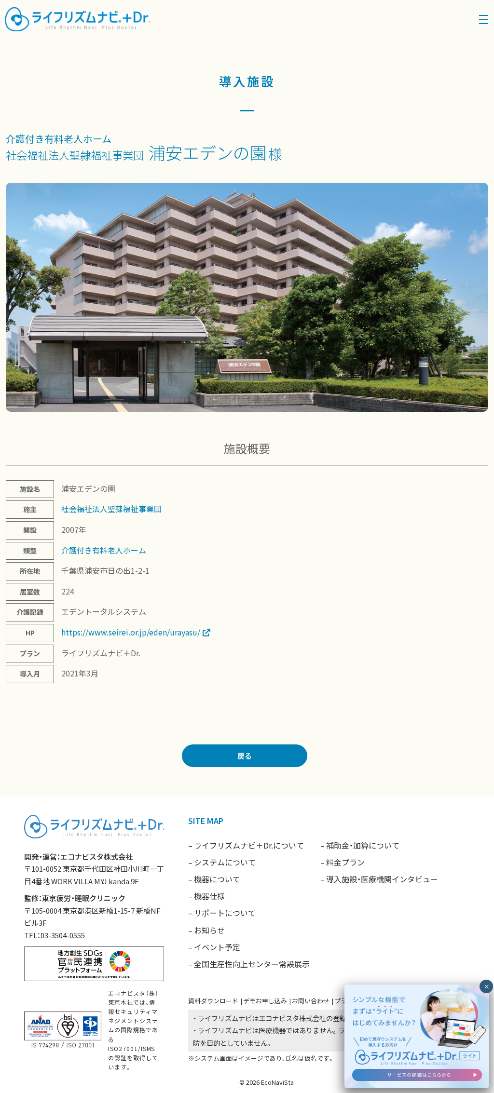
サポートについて (225, 912)
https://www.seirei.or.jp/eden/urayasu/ (130, 632)
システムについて (225, 862)
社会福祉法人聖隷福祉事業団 (75, 154)
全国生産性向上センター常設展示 (252, 964)
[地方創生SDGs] (94, 962)
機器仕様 (209, 896)
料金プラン (345, 862)
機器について (217, 879)
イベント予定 (217, 947)
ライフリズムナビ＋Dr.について (249, 845)
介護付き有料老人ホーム (58, 139)
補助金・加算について (362, 845)
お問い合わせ (310, 1000)
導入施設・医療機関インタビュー (382, 879)
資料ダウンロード (213, 1000)
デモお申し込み (265, 1000)
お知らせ (209, 930)
